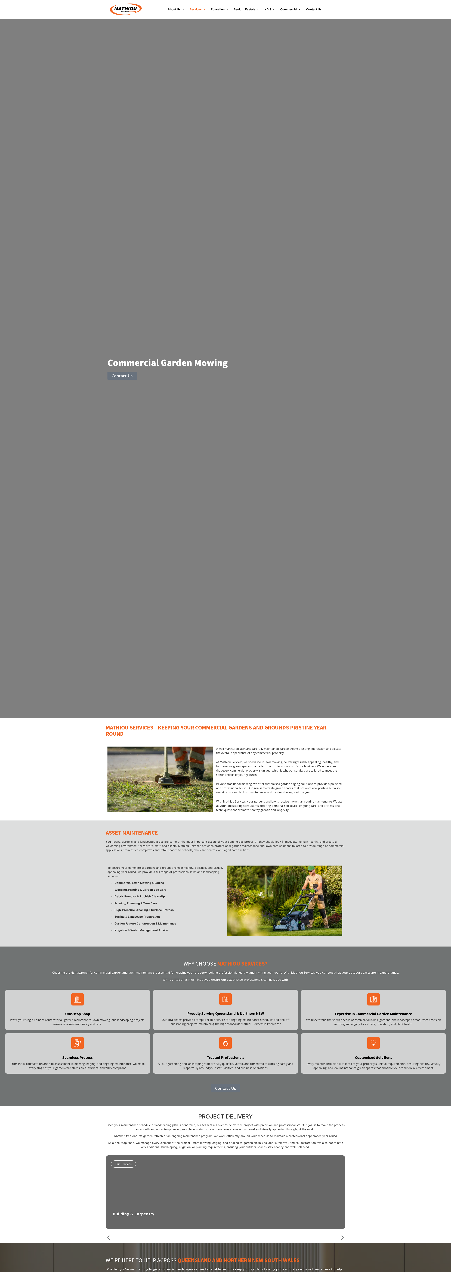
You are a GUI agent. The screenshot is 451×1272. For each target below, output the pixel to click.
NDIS (267, 9)
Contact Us (314, 9)
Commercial (288, 9)
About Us (174, 9)
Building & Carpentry (133, 1213)
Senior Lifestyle (244, 9)
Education (218, 9)
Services (196, 9)
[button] (108, 1237)
